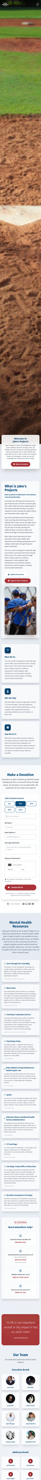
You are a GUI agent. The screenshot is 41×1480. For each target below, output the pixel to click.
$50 (20, 804)
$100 (31, 804)
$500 (20, 810)
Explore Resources (17, 574)
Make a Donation (22, 464)
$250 (9, 810)
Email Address (10, 832)
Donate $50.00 (17, 887)
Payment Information (13, 858)
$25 (9, 804)
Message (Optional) (12, 843)
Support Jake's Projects (19, 581)
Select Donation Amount (14, 798)
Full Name (9, 823)
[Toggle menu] (37, 4)
